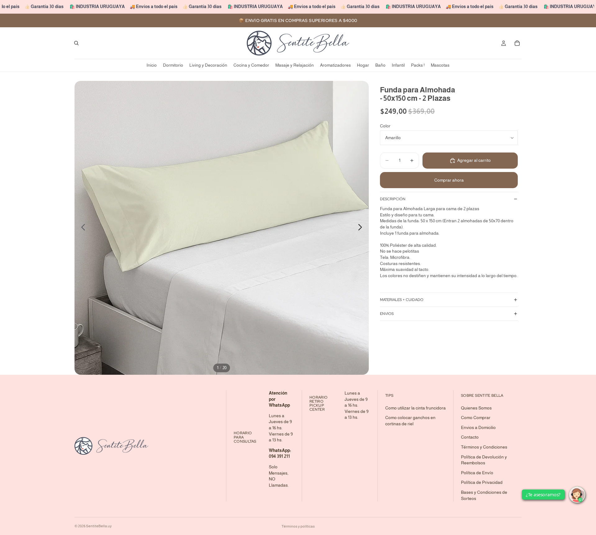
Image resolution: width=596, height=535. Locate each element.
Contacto (470, 437)
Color (385, 125)
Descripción (392, 199)
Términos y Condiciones (484, 446)
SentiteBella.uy (99, 526)
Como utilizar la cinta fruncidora (415, 407)
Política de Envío (477, 472)
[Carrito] (517, 43)
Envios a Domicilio (478, 427)
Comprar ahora (449, 180)
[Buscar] (76, 43)
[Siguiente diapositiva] (362, 228)
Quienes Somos (476, 407)
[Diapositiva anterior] (81, 228)
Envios (387, 313)
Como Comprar (475, 417)
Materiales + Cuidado (401, 299)
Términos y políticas (298, 526)
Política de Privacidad (482, 482)
